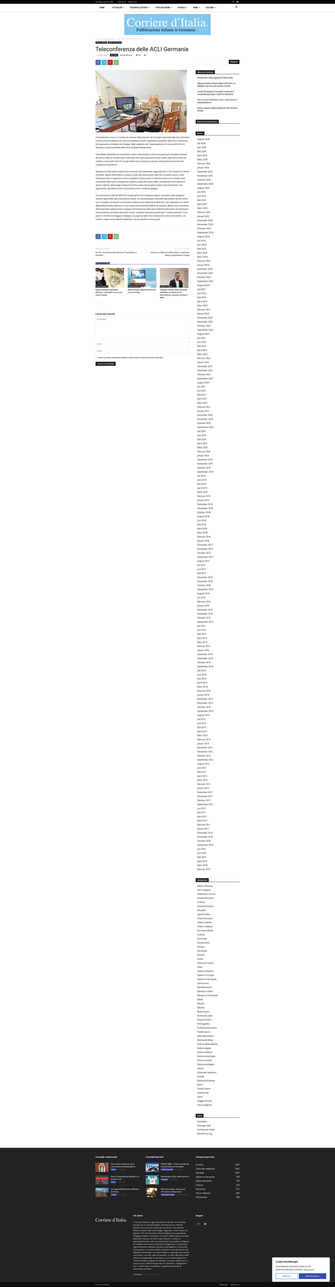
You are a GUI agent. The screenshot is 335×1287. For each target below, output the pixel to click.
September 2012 (205, 759)
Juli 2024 (201, 240)
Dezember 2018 (205, 504)
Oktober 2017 (204, 552)
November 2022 (205, 321)
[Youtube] (237, 2)
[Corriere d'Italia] (167, 24)
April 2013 (202, 731)
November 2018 (205, 508)
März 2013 (202, 735)
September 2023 (205, 281)
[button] (236, 7)
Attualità (117, 8)
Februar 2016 (203, 601)
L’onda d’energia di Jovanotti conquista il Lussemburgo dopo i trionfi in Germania (215, 93)
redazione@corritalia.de (153, 1274)
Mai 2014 (201, 678)
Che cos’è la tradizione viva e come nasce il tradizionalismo (217, 101)
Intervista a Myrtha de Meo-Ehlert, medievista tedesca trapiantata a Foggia (170, 253)
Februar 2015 (203, 646)
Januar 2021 (203, 411)
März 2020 (202, 447)
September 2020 (205, 427)
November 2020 (205, 419)
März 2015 (202, 642)
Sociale (181, 8)
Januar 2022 (203, 362)
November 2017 (205, 548)
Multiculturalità (204, 1015)
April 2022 (202, 350)
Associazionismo (205, 906)
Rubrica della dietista (207, 1044)
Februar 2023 (203, 309)
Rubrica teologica (205, 1064)
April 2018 (202, 528)
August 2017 (203, 561)
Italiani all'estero (109, 39)
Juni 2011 (201, 808)
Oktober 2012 (204, 755)
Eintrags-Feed (204, 1125)
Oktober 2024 (204, 228)
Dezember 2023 (205, 269)
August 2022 (203, 333)
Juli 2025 (201, 191)
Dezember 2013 (205, 698)
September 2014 (205, 666)
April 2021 (202, 398)
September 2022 (205, 329)
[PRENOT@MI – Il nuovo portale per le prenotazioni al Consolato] (152, 1167)
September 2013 (205, 711)
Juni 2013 (201, 723)
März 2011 (202, 820)
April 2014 (202, 682)
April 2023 (202, 301)
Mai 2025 (201, 200)
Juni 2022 (201, 342)
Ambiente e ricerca (206, 894)
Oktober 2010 (204, 840)
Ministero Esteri (205, 991)
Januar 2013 (203, 743)
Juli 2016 (201, 597)
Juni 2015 (201, 630)
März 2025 (202, 208)
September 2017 (205, 557)
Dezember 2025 (205, 171)
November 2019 (205, 463)
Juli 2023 (201, 289)
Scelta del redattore (206, 1072)
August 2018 (203, 516)
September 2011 (205, 804)
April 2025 (202, 204)
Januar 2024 (203, 264)
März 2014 (202, 686)
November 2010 (205, 836)
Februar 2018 (203, 536)
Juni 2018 (201, 520)
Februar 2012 (203, 784)
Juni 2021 (201, 390)
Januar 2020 (203, 455)
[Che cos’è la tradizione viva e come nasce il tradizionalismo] (102, 1167)
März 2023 (202, 305)
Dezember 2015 (205, 609)
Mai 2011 (201, 812)
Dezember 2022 (205, 317)
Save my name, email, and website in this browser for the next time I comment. (130, 358)
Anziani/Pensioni (205, 898)
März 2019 (202, 492)
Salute (200, 1068)
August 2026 (203, 139)
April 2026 (202, 155)
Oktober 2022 (204, 325)
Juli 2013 (201, 719)
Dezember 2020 (205, 415)
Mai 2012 (201, 771)
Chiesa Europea (205, 918)
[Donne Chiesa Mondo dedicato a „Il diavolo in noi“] (102, 1179)
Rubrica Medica (204, 1052)
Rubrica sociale (204, 1060)
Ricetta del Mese (205, 1040)
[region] (301, 1269)
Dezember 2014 (205, 654)
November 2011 (205, 796)
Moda (200, 999)
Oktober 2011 (204, 800)
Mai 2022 (201, 346)
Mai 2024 (201, 248)
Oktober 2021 (204, 374)
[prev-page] (97, 302)
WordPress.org (204, 1133)
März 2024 (202, 256)
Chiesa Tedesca (204, 926)
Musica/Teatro (204, 1019)
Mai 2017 (201, 573)
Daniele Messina (126, 55)
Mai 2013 (201, 727)
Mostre (200, 1007)
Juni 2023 (201, 293)
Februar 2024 (203, 260)
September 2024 (205, 232)
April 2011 (202, 816)
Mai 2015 (201, 634)
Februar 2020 (203, 451)
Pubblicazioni (203, 1031)
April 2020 (202, 443)
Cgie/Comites (203, 914)
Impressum (122, 2)
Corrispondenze (205, 930)
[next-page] (101, 302)
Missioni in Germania (207, 995)
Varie (195, 8)
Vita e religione (163, 8)
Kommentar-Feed (205, 1129)
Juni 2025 (201, 196)
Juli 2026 (201, 143)
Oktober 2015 (204, 617)
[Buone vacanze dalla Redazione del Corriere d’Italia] (142, 278)
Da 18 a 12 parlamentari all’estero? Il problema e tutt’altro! (116, 253)
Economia (202, 938)
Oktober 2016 (204, 585)
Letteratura (203, 983)
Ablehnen (287, 1276)
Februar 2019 (203, 496)
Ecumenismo (203, 942)
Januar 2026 (203, 167)
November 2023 (205, 273)
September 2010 (205, 844)
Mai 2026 (201, 151)
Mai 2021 (201, 394)
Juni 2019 (201, 479)
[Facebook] (233, 2)
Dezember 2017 (205, 544)
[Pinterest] (110, 62)
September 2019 (205, 471)
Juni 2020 (201, 435)
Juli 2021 (201, 386)
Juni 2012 (201, 767)
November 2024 (205, 224)
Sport (200, 1084)
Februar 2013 (203, 739)
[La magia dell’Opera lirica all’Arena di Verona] (102, 1192)
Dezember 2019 (205, 459)
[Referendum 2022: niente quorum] (152, 1179)
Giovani (201, 954)
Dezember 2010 (205, 832)
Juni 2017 (201, 569)
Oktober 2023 (204, 277)
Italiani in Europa (205, 975)
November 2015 (205, 613)
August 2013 (203, 715)
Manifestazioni (204, 987)
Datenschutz (309, 1270)
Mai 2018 (201, 524)
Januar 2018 (203, 540)
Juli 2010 (201, 849)
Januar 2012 (203, 788)
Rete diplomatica (205, 1035)
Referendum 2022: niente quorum (175, 1177)
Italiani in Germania (114, 42)
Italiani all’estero (139, 8)
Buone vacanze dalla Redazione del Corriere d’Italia (217, 109)
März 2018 (202, 532)
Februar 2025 (203, 212)
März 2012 (202, 780)
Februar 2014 (203, 690)
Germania (202, 950)
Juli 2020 (201, 431)
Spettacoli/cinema (206, 1080)
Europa (200, 946)
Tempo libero (204, 1088)
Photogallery (203, 1023)
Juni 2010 (201, 853)
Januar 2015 (203, 650)
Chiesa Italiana (204, 922)
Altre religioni (204, 889)
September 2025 (205, 183)
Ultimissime (203, 1092)
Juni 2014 (201, 674)
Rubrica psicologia (206, 1056)
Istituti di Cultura (166, 286)
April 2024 (202, 252)
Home (102, 8)
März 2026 (202, 159)
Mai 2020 (201, 439)
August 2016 (203, 593)
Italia (199, 967)
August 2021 (203, 382)
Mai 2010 (201, 857)
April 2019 (202, 488)
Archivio (201, 902)
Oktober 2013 (204, 707)
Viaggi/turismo (204, 1100)
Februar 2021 (203, 406)
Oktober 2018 (204, 512)
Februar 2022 (203, 358)
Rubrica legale (204, 1048)
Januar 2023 (203, 313)
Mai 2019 (201, 484)
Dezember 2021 (205, 366)
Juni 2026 (201, 147)
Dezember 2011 (205, 792)
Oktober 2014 (204, 662)
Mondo (200, 1003)
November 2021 (205, 370)
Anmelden (202, 1121)
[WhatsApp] (116, 62)
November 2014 (205, 658)
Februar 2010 (203, 869)
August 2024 (203, 236)
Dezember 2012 (205, 747)
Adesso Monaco (205, 885)
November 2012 (205, 751)
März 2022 (202, 354)
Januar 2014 (203, 694)
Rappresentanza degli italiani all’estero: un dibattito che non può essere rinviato (109, 292)
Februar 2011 (203, 824)
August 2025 (203, 187)
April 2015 (202, 638)
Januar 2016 (203, 605)
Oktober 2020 (204, 423)
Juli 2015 (201, 625)
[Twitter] (104, 62)
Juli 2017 (201, 565)
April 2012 (202, 776)
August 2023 (203, 285)
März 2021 (202, 402)
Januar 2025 (203, 216)
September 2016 (205, 589)
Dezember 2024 (205, 220)
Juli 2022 (201, 338)
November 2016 (205, 581)
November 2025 (205, 175)
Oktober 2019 (204, 467)
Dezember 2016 (205, 577)
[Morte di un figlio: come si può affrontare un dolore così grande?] (152, 1192)
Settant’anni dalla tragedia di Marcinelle (215, 78)
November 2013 (205, 703)
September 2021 (205, 378)
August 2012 (203, 763)
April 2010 (202, 861)
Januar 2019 (203, 500)
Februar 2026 (203, 163)
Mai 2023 (201, 297)
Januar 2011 (203, 828)
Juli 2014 (201, 670)
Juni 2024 (201, 244)
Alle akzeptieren (312, 1276)
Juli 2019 (201, 475)
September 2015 (205, 621)
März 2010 (202, 865)
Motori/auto (203, 1011)
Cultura (210, 8)
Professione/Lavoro (207, 1027)
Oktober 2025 (204, 179)
